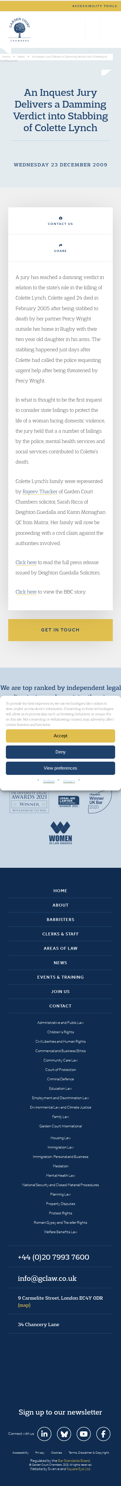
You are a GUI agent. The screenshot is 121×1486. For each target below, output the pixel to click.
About (61, 905)
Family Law (60, 1116)
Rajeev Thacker (40, 491)
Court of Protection (60, 1069)
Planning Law (60, 1194)
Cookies (49, 780)
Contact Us (60, 224)
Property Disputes (60, 1203)
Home (60, 890)
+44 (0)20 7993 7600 (93, 29)
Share (60, 251)
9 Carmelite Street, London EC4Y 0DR (60, 1301)
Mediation (60, 1166)
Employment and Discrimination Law (60, 1098)
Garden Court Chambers (19, 29)
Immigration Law (61, 1147)
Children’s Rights (60, 1032)
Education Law (60, 1088)
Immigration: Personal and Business (60, 1156)
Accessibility (20, 1453)
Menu (107, 29)
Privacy (69, 780)
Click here (26, 562)
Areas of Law (61, 948)
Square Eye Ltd (78, 1469)
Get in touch (60, 630)
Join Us (60, 991)
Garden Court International (60, 1126)
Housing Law (61, 1138)
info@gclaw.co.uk (47, 1278)
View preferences (60, 767)
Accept (60, 735)
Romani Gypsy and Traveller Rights (60, 1222)
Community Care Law (60, 1060)
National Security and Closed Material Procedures (60, 1185)
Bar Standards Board (74, 1460)
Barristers (61, 919)
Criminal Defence (60, 1079)
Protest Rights (60, 1213)
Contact (60, 1006)
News (60, 962)
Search (80, 29)
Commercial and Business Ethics (60, 1051)
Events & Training (60, 977)
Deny (61, 751)
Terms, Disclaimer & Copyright (88, 1453)
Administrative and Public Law (60, 1022)
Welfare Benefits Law (60, 1232)
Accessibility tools (94, 6)
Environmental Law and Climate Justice (60, 1107)
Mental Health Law (60, 1175)
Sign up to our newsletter (60, 1412)
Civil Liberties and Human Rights (61, 1041)
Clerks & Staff (60, 934)
